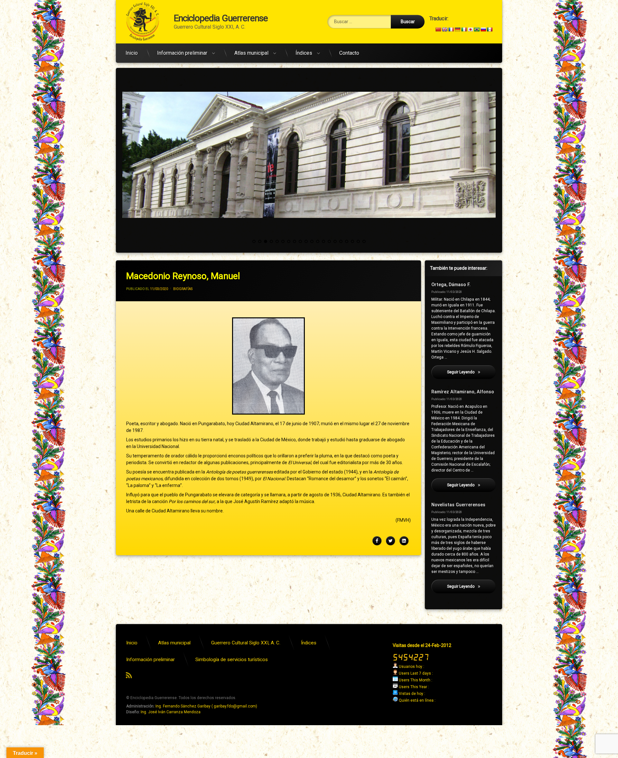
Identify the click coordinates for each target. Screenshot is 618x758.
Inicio (132, 53)
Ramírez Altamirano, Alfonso (462, 392)
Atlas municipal (251, 53)
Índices (303, 53)
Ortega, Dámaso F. (451, 284)
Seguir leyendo (471, 372)
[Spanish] (489, 29)
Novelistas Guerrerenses (458, 505)
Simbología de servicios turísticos (231, 659)
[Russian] (483, 29)
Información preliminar (182, 53)
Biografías (182, 289)
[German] (457, 29)
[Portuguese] (477, 29)
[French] (451, 29)
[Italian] (464, 29)
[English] (444, 29)
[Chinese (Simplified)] (438, 29)
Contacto (349, 53)
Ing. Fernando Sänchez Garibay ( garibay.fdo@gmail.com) (206, 706)
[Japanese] (470, 29)
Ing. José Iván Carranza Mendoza (171, 712)
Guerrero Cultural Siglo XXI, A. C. (245, 643)
